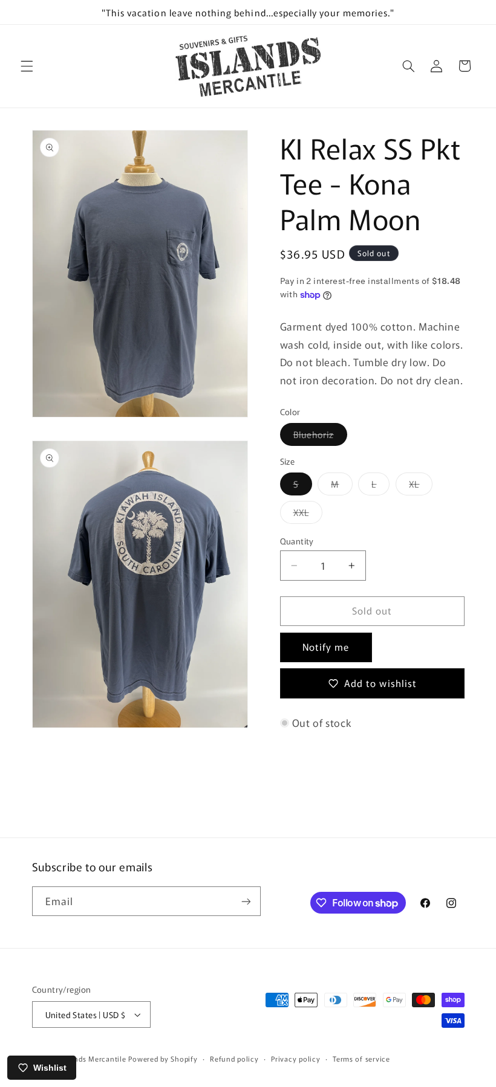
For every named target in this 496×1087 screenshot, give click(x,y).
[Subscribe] (245, 901)
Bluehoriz (320, 436)
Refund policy (234, 1058)
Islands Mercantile (94, 1058)
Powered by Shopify (162, 1058)
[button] (27, 66)
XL (420, 486)
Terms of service (361, 1058)
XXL (307, 514)
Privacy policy (295, 1058)
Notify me (325, 647)
